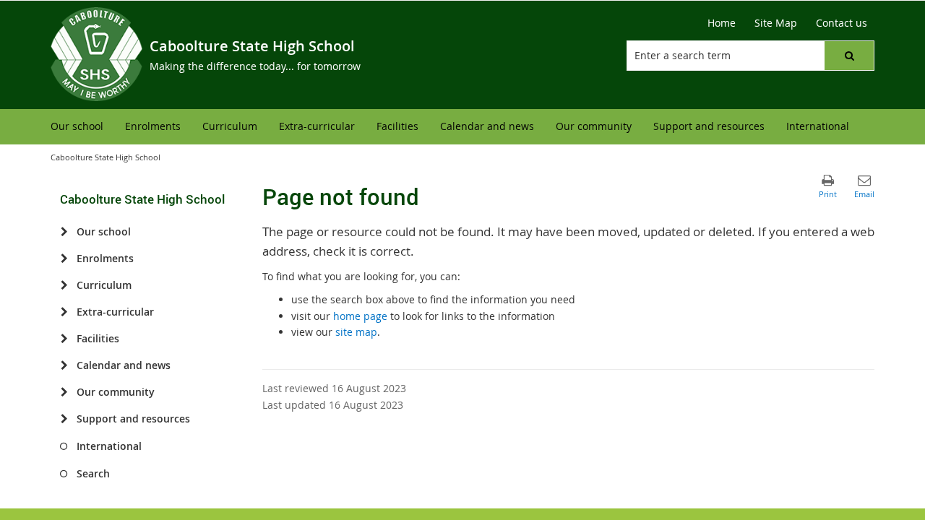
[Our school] (64, 232)
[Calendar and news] (64, 365)
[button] (849, 55)
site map (356, 332)
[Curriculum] (64, 285)
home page (360, 316)
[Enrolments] (64, 259)
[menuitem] (77, 126)
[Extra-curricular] (64, 312)
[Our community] (64, 392)
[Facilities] (64, 339)
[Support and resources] (64, 419)
